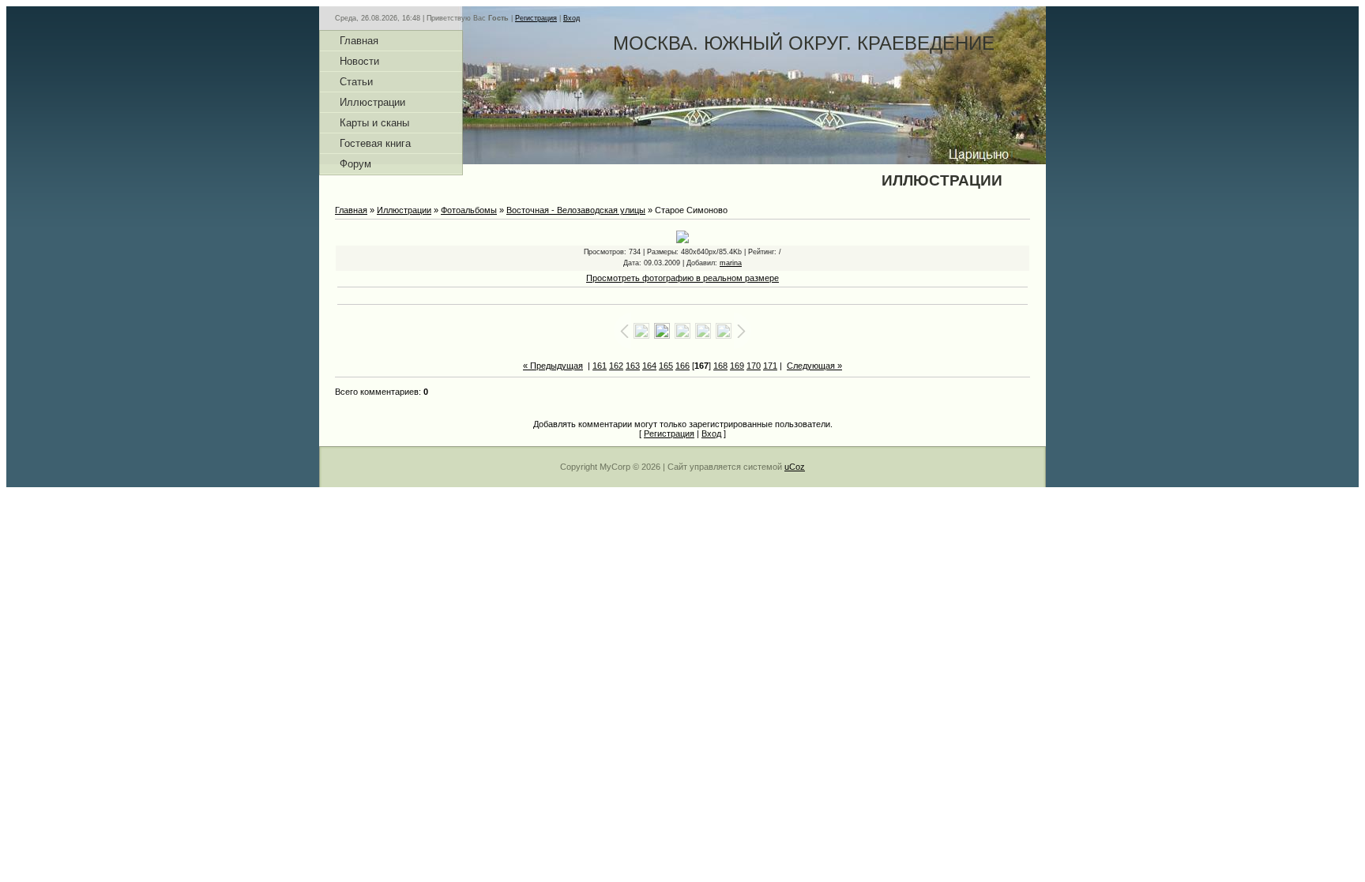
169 (737, 365)
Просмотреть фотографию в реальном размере (682, 278)
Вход (571, 18)
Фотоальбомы (469, 210)
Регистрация (536, 18)
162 (616, 365)
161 (599, 365)
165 (666, 365)
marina (731, 263)
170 (753, 365)
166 (682, 365)
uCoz (794, 466)
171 (770, 365)
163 (633, 365)
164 (649, 365)
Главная (351, 210)
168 (720, 365)
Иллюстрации (404, 210)
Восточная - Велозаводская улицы (575, 210)
